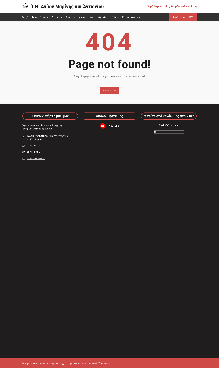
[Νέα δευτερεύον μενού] (117, 17)
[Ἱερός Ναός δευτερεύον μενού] (47, 17)
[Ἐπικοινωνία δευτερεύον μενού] (139, 17)
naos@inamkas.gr (36, 158)
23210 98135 (33, 152)
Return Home (109, 90)
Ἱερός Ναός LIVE (183, 17)
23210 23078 (33, 145)
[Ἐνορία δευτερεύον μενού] (61, 17)
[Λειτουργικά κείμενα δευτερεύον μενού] (94, 17)
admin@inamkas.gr (101, 363)
